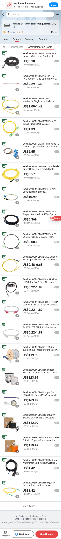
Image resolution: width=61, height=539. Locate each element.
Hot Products (21, 516)
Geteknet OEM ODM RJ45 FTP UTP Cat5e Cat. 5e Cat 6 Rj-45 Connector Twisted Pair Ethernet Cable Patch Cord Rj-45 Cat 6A (41, 306)
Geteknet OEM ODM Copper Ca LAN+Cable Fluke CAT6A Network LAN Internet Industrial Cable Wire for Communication (40, 396)
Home (6, 39)
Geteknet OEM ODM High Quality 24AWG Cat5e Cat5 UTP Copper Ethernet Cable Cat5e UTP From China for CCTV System (39, 419)
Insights (42, 518)
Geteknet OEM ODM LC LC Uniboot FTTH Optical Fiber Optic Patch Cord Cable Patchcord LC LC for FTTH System (41, 260)
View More (29, 506)
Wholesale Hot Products (25, 518)
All (3, 47)
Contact (43, 39)
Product (17, 39)
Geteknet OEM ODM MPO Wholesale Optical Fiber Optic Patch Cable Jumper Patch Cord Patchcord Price (41, 169)
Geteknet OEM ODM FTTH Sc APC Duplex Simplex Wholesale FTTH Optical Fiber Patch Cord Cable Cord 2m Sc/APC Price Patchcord (41, 125)
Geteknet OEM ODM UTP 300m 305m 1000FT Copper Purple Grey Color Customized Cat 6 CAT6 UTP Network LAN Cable (40, 351)
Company (30, 39)
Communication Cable (39, 47)
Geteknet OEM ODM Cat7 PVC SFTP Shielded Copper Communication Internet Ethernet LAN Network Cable (41, 441)
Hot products (16, 47)
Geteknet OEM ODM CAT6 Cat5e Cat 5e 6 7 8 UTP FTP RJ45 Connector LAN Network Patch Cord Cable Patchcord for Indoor (41, 328)
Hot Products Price (37, 516)
